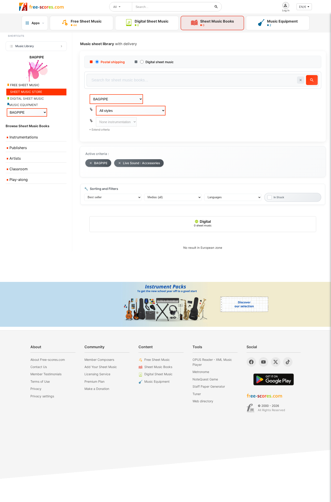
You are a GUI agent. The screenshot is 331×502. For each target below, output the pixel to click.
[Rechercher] (216, 6)
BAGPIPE (100, 163)
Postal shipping (113, 62)
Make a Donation (96, 389)
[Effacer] (300, 80)
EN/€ (302, 7)
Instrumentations (23, 137)
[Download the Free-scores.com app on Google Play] (273, 379)
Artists (14, 158)
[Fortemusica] (250, 408)
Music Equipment (157, 381)
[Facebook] (251, 362)
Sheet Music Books (158, 367)
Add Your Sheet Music (100, 367)
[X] (275, 362)
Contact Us (38, 367)
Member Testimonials (45, 374)
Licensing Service (97, 374)
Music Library (24, 46)
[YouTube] (263, 362)
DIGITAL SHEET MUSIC (26, 98)
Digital (203, 223)
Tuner (197, 394)
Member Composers (99, 360)
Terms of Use (40, 381)
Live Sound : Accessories (141, 163)
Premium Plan (94, 381)
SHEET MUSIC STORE (25, 92)
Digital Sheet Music (158, 374)
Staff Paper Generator (209, 386)
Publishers (17, 147)
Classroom (18, 169)
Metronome (201, 372)
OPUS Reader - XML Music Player (212, 362)
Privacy (35, 389)
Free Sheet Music (157, 360)
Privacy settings (42, 396)
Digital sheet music (159, 62)
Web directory (203, 401)
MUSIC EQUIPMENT (23, 105)
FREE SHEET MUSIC (24, 85)
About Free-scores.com (47, 360)
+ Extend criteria (99, 129)
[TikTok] (287, 362)
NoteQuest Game (205, 379)
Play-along (18, 179)
